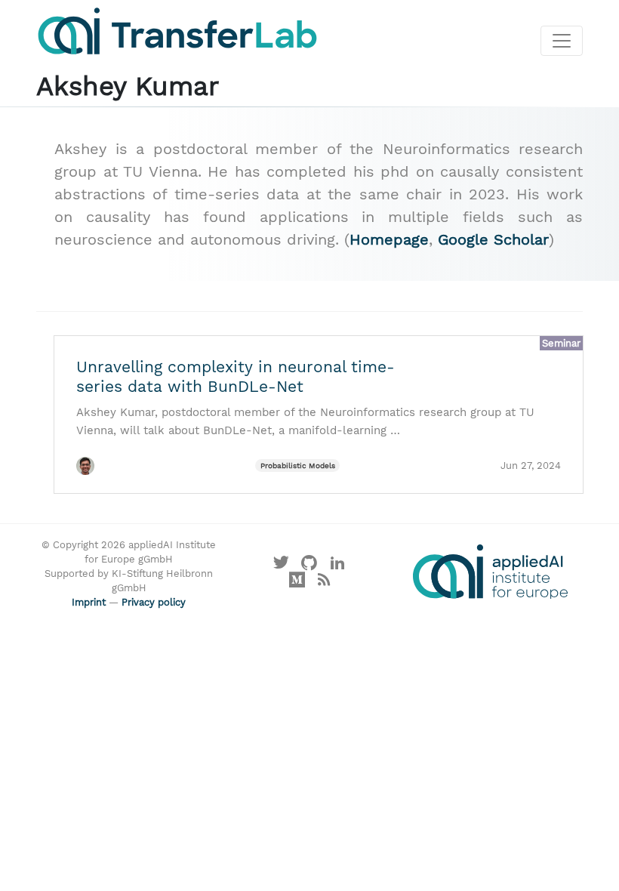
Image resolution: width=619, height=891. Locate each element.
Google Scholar (493, 239)
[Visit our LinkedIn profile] (338, 566)
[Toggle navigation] (561, 41)
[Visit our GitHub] (309, 566)
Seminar (561, 343)
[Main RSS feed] (323, 583)
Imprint (89, 602)
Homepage (389, 239)
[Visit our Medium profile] (297, 583)
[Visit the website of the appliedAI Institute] (490, 571)
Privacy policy (154, 602)
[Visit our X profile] (281, 566)
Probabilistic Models (297, 465)
